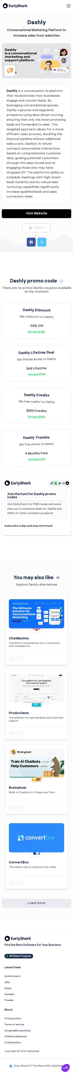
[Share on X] (41, 242)
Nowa (7, 988)
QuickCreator (12, 976)
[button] (65, 1068)
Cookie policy (12, 1042)
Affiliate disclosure (15, 1036)
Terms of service (14, 1024)
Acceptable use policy (17, 1030)
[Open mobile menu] (68, 5)
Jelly (7, 982)
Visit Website (36, 213)
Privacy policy (12, 1018)
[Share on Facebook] (31, 242)
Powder (9, 1000)
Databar (9, 994)
